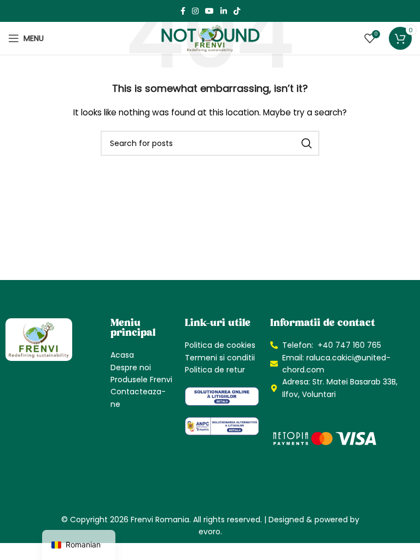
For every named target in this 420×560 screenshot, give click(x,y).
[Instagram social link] (195, 11)
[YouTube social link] (209, 11)
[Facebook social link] (183, 11)
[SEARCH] (306, 143)
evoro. (210, 531)
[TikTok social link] (236, 11)
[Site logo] (210, 37)
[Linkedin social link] (223, 11)
